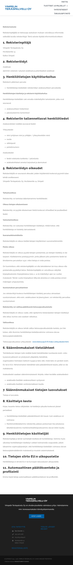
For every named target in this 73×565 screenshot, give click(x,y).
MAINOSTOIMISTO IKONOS (22, 561)
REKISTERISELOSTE (20, 548)
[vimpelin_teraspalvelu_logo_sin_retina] (18, 7)
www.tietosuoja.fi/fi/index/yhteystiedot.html (50, 342)
